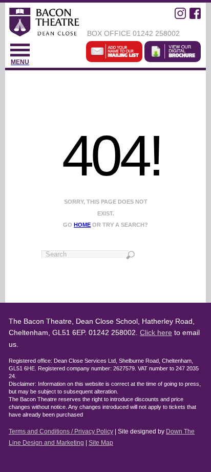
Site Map (101, 442)
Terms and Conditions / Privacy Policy (61, 431)
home (82, 225)
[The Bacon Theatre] (43, 23)
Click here (156, 332)
